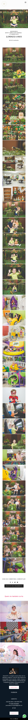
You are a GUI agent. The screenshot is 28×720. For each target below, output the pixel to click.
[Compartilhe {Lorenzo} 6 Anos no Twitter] (15, 582)
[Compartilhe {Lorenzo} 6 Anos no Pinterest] (17, 582)
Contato (14, 713)
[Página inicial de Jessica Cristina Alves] (4, 4)
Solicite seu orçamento (14, 585)
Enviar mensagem (15, 703)
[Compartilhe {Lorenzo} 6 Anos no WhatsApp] (12, 582)
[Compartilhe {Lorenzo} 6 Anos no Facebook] (10, 582)
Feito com (14, 718)
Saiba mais (14, 687)
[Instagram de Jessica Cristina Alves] (14, 708)
